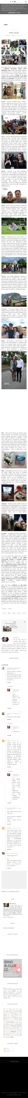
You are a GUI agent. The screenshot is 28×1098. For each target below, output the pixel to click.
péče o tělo (9, 994)
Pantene (17, 1028)
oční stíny (19, 991)
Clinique (9, 1014)
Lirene (17, 1023)
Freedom (12, 1018)
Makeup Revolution (10, 1025)
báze (13, 988)
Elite (11, 1016)
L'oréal (16, 1022)
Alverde (13, 1008)
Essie (18, 1016)
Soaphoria (17, 1033)
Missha (8, 1027)
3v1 (4, 1008)
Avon (20, 1010)
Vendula (9, 828)
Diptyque (5, 1015)
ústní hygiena (19, 996)
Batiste (16, 1011)
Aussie (17, 1010)
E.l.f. (13, 1015)
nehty (14, 991)
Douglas (12, 650)
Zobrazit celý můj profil (8, 917)
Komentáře (7, 1051)
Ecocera (20, 1015)
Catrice (5, 1014)
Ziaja (11, 1037)
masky (9, 991)
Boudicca (9, 713)
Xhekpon (20, 1035)
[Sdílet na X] (8, 613)
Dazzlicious (15, 689)
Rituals (18, 1031)
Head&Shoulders (6, 1020)
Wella (17, 1035)
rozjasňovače (9, 995)
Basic (13, 1011)
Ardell (8, 1010)
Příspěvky (7, 1048)
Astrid (14, 1010)
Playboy (4, 1030)
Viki (8, 853)
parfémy (5, 992)
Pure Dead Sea (12, 1030)
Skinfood (11, 1033)
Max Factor (8, 1026)
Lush (4, 1025)
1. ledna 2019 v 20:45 (14, 740)
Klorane (4, 1022)
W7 (11, 1035)
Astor (11, 1010)
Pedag (21, 1028)
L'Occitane (10, 1022)
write (16, 30)
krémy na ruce (16, 989)
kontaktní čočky (18, 988)
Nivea (10, 1028)
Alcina (10, 1008)
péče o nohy (16, 992)
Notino (14, 1028)
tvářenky (5, 996)
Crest (12, 1014)
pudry (12, 992)
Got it (18, 12)
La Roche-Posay (12, 1023)
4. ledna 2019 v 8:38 (16, 828)
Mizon (13, 1027)
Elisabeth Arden (6, 1016)
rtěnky (14, 995)
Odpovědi (10, 686)
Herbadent (11, 1020)
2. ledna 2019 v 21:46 (16, 776)
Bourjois (11, 1012)
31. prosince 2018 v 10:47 (14, 669)
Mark (4, 1026)
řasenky (5, 998)
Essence (14, 1016)
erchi (8, 740)
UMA (15, 1034)
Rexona (8, 1031)
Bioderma (20, 1011)
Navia (8, 1028)
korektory (10, 989)
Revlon (4, 1031)
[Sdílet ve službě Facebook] (3, 613)
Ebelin (16, 1015)
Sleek (14, 1033)
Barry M (10, 1011)
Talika (21, 1033)
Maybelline (13, 1026)
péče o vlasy (15, 994)
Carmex (20, 1012)
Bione (4, 1012)
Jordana (18, 1020)
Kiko (21, 1020)
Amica (17, 1008)
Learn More (11, 12)
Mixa (11, 1027)
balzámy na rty (7, 988)
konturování (5, 989)
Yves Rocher (6, 1037)
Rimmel (13, 1031)
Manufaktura (18, 1025)
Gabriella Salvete (18, 1018)
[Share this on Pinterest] (14, 613)
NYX (18, 1027)
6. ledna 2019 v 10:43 (14, 853)
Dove (9, 1015)
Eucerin (20, 1016)
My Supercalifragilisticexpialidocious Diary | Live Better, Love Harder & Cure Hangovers (14, 862)
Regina (16, 1030)
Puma (8, 1030)
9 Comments (19, 35)
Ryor (21, 1031)
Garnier (5, 1019)
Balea (7, 1011)
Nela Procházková (11, 808)
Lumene (20, 1023)
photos (12, 30)
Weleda (13, 1035)
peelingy (9, 992)
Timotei (11, 1034)
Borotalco (7, 1012)
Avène (4, 1011)
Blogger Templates (14, 1094)
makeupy (5, 991)
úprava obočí (11, 996)
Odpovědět (9, 682)
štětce (9, 998)
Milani (18, 1026)
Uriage (17, 1034)
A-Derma (6, 1008)
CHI (17, 1012)
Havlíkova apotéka (18, 1019)
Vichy (21, 1034)
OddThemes (13, 1092)
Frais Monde (6, 1018)
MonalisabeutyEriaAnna (13, 668)
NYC (15, 1027)
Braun (15, 1012)
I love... (15, 1020)
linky (21, 989)
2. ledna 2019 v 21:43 (16, 691)
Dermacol (15, 1014)
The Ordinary (6, 1034)
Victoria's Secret (6, 1035)
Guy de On (10, 1019)
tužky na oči (19, 995)
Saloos (4, 1033)
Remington (20, 1030)
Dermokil (20, 1014)
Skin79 (7, 1033)
